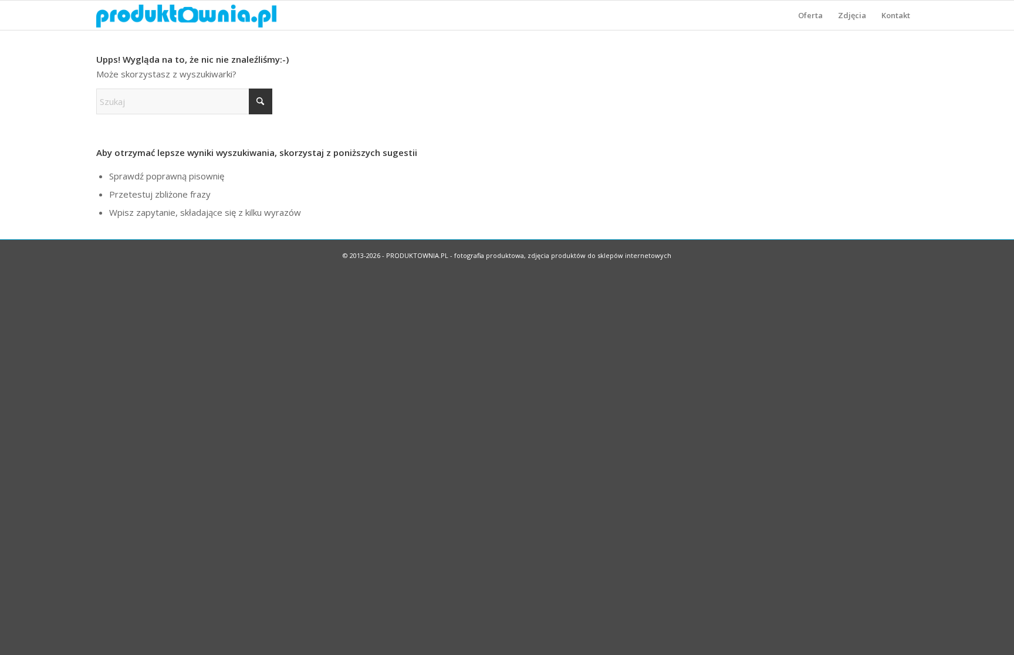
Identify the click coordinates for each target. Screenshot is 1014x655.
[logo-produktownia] (186, 15)
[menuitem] (810, 15)
